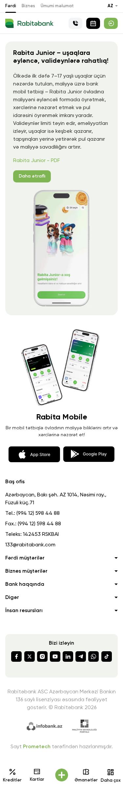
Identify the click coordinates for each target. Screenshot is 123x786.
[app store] (34, 453)
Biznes (28, 6)
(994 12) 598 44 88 (38, 513)
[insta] (42, 656)
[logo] (29, 23)
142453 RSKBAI (41, 534)
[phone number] (75, 23)
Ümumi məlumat (57, 6)
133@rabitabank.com (30, 545)
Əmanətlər (86, 780)
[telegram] (80, 656)
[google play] (88, 453)
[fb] (16, 656)
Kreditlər (12, 780)
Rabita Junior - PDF (36, 160)
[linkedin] (68, 656)
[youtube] (55, 656)
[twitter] (29, 656)
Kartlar (37, 779)
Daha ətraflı (32, 176)
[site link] (111, 23)
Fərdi (10, 6)
